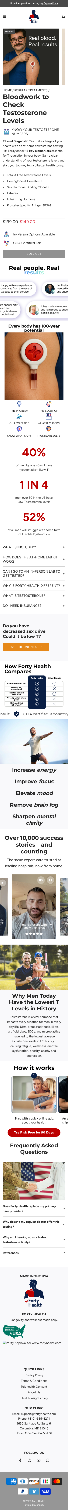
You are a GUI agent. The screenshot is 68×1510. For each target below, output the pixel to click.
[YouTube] (38, 1460)
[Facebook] (20, 1460)
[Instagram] (29, 1460)
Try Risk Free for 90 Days (34, 1132)
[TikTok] (47, 1460)
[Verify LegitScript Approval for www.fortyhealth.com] (32, 1350)
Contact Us (49, 3)
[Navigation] (4, 16)
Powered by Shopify (34, 1505)
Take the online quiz (25, 647)
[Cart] (63, 16)
